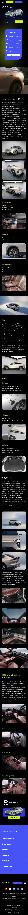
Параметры (6, 844)
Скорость (5, 855)
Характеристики (8, 838)
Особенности (7, 866)
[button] (14, 838)
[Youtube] (6, 889)
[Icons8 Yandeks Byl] (10, 889)
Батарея (5, 849)
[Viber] (18, 889)
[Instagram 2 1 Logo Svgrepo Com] (22, 889)
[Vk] (14, 889)
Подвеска (5, 861)
